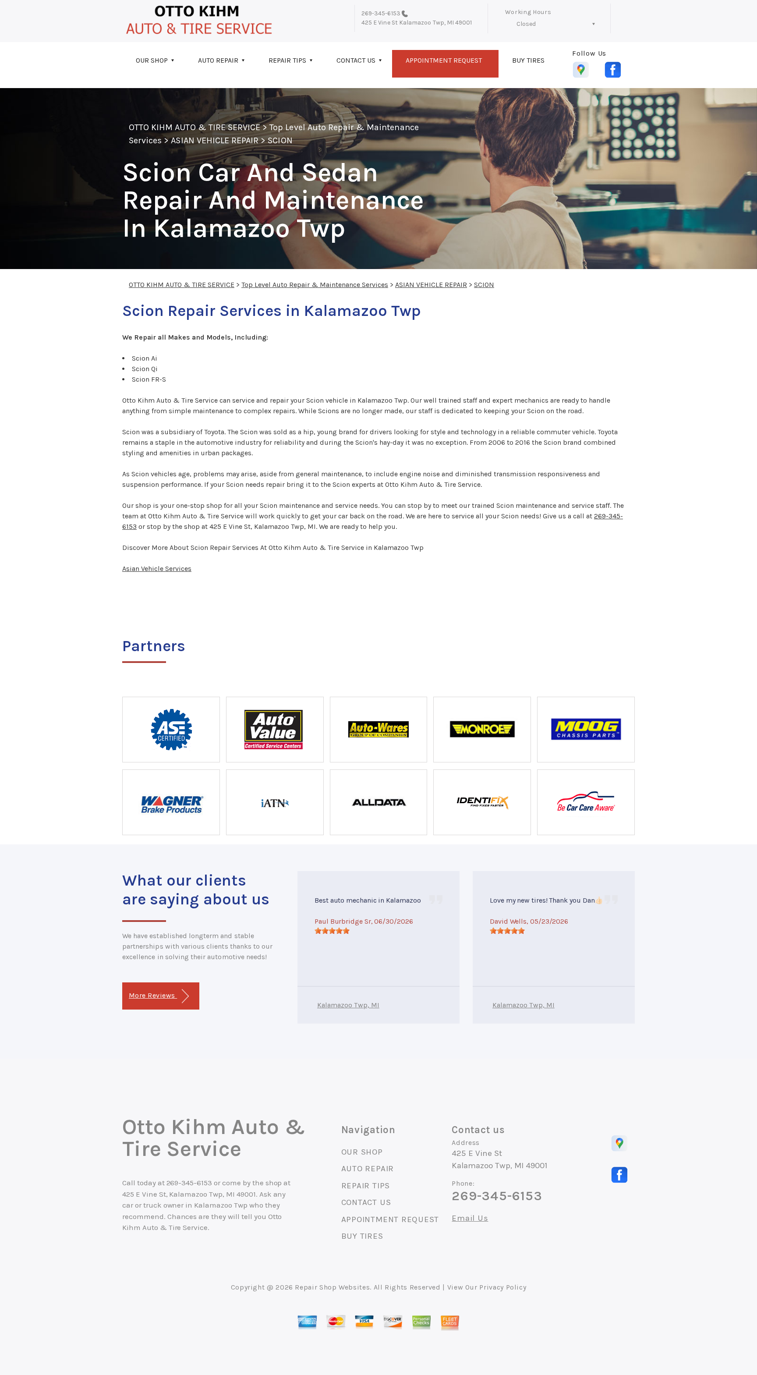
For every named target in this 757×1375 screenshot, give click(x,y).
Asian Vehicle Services (156, 568)
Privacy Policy (502, 1287)
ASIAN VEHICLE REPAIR (214, 140)
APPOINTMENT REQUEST (444, 60)
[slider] (332, 930)
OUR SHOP (152, 60)
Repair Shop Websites (332, 1287)
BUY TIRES (528, 60)
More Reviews (153, 995)
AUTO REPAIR (218, 60)
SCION (280, 140)
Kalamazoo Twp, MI (348, 1005)
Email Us (470, 1218)
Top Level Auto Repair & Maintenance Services (314, 284)
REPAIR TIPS (287, 60)
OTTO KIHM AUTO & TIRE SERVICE (194, 127)
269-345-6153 (380, 13)
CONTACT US (355, 60)
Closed (526, 24)
